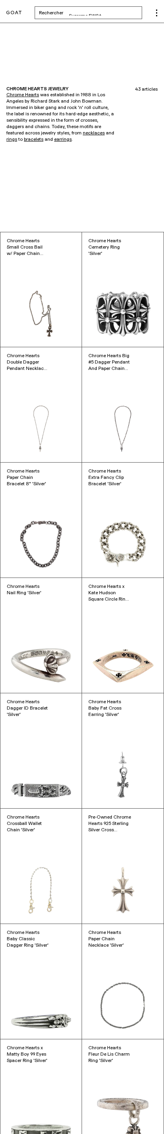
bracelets (33, 139)
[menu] (156, 13)
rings (11, 139)
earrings (63, 139)
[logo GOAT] (13, 13)
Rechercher (90, 12)
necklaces (94, 133)
